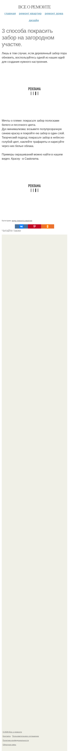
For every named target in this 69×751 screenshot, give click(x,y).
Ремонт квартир (30, 13)
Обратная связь (9, 744)
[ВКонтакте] (21, 226)
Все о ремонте (34, 7)
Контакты (7, 736)
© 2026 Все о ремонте (12, 732)
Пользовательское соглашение (25, 736)
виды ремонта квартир (22, 220)
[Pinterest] (34, 226)
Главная (10, 13)
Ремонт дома (54, 13)
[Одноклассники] (47, 226)
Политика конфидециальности (16, 740)
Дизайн (34, 20)
